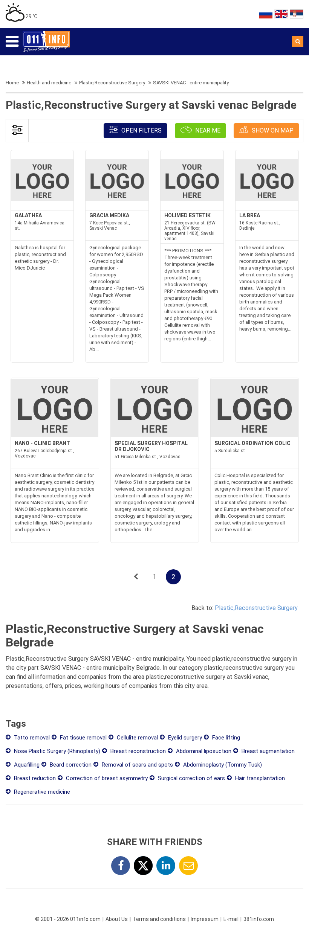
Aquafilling (26, 764)
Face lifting (225, 737)
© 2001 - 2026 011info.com (68, 919)
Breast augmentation (267, 751)
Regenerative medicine (41, 791)
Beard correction (70, 764)
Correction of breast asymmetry (106, 778)
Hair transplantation (259, 778)
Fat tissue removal (82, 737)
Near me (207, 130)
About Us (117, 919)
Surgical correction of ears (190, 778)
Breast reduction (34, 778)
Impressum (205, 919)
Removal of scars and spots (136, 764)
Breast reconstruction (137, 751)
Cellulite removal (136, 737)
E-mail (231, 919)
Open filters (141, 130)
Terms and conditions (159, 919)
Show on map (272, 130)
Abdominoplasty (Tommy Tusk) (222, 764)
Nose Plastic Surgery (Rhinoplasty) (56, 751)
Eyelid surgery (184, 737)
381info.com (258, 919)
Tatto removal (31, 737)
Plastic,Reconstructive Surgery (256, 607)
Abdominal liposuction (202, 751)
